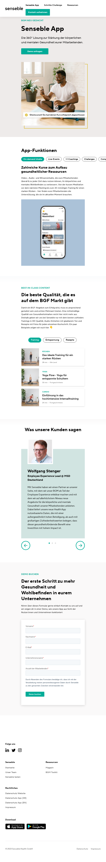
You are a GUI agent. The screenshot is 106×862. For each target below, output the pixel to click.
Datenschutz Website (15, 793)
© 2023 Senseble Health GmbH (19, 849)
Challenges (89, 159)
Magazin (50, 767)
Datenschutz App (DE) (15, 798)
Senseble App (32, 5)
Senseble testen (12, 777)
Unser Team (10, 772)
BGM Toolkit (51, 772)
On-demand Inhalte (32, 159)
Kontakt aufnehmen (37, 12)
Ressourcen (72, 5)
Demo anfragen (34, 51)
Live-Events (53, 159)
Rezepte (70, 339)
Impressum (10, 807)
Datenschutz (82, 849)
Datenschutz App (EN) (16, 802)
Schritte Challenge (53, 5)
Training (35, 339)
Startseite (9, 767)
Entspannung (52, 339)
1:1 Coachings (72, 159)
